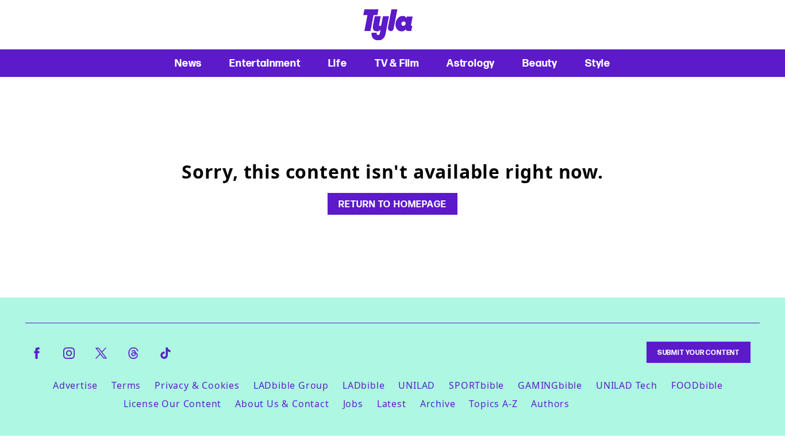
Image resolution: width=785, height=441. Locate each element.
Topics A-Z (493, 403)
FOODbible (697, 385)
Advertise (75, 385)
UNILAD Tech (626, 385)
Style (597, 62)
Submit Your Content (698, 352)
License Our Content (172, 403)
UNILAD (416, 385)
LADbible (363, 385)
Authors (550, 403)
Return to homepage (392, 204)
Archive (438, 403)
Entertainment (264, 62)
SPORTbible (476, 385)
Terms (126, 385)
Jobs (353, 403)
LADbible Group (291, 385)
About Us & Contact (282, 403)
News (188, 62)
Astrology (471, 62)
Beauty (539, 62)
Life (337, 62)
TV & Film (397, 62)
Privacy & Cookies (197, 385)
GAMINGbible (550, 385)
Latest (391, 403)
